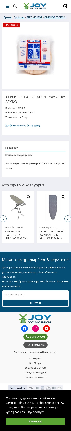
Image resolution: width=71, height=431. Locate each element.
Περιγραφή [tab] (11, 147)
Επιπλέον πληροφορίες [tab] (19, 154)
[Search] (15, 6)
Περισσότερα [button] (35, 412)
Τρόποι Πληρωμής (35, 376)
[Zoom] (29, 197)
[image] (18, 207)
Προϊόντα (19, 17)
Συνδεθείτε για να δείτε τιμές (22, 125)
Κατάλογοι (35, 363)
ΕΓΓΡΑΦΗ (35, 302)
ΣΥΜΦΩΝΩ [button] (35, 421)
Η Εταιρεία (35, 358)
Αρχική (8, 17)
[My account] (65, 7)
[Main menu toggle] (7, 6)
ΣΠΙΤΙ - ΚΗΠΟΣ (34, 17)
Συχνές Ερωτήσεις (35, 367)
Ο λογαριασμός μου (36, 372)
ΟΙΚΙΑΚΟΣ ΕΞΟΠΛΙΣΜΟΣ (57, 17)
